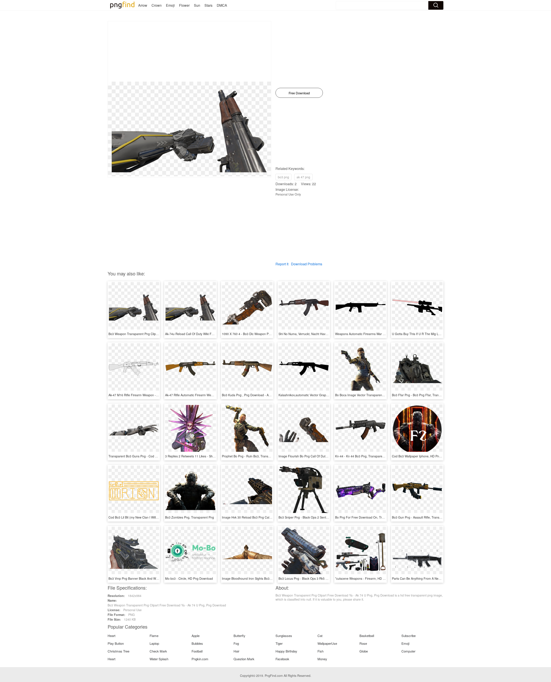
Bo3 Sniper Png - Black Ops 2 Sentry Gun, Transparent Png (319, 517)
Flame (154, 635)
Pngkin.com (200, 659)
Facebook (282, 659)
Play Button (116, 643)
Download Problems (306, 263)
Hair (236, 651)
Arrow (142, 5)
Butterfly (239, 635)
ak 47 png (303, 177)
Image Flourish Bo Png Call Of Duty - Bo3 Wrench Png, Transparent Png (328, 456)
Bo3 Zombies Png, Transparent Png (189, 517)
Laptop (154, 643)
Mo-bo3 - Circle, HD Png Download (189, 578)
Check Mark (158, 651)
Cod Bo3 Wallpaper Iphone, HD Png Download (423, 456)
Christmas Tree (118, 651)
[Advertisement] (189, 51)
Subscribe (408, 635)
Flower (184, 5)
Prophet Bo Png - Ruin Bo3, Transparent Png (252, 456)
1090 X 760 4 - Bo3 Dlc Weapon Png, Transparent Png (259, 334)
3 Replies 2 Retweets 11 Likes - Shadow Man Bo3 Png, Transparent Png (214, 456)
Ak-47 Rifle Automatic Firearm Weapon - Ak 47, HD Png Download (210, 395)
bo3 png (283, 177)
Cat (319, 635)
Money (322, 659)
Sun (197, 5)
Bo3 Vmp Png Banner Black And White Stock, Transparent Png (151, 578)
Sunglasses (284, 635)
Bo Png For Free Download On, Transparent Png (368, 517)
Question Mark (244, 659)
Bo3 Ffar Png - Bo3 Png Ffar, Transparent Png (423, 395)
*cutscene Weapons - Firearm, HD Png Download (368, 578)
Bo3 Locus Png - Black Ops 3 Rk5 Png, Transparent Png (317, 578)
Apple (196, 635)
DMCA (222, 5)
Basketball (366, 635)
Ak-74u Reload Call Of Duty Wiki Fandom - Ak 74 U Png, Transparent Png (215, 334)
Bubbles (197, 643)
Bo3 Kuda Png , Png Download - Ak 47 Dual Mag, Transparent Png (267, 395)
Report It (282, 263)
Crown (157, 5)
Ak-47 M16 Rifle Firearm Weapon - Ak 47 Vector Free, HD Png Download (158, 395)
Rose (363, 643)
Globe (363, 651)
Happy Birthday (286, 651)
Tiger (279, 643)
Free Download (299, 93)
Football (197, 651)
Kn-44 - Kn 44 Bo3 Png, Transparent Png (363, 456)
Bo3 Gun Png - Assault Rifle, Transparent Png (423, 517)
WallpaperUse (327, 643)
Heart (111, 635)
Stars (208, 5)
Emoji (170, 5)
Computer (408, 651)
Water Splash (159, 659)
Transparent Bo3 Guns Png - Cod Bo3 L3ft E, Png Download (149, 456)
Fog (236, 643)
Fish (320, 651)
